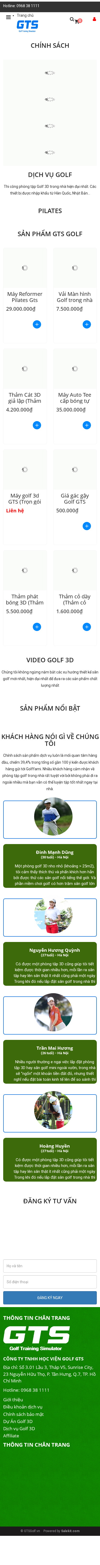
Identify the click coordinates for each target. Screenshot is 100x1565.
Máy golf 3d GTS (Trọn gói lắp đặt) (24, 501)
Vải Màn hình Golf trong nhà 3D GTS (75, 300)
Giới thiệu (13, 1400)
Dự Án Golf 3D (18, 1421)
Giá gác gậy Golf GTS (75, 498)
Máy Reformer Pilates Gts (24, 297)
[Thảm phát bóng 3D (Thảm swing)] (25, 570)
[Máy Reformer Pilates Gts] (25, 268)
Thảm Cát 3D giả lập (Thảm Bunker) (24, 400)
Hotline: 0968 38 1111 (21, 6)
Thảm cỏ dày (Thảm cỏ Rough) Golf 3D (74, 602)
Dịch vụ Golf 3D (19, 1428)
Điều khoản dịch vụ (22, 1407)
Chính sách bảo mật (23, 1414)
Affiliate (11, 1436)
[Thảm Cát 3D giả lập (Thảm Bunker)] (25, 369)
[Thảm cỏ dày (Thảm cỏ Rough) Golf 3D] (75, 570)
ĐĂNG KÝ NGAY (50, 1298)
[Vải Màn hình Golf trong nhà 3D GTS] (75, 268)
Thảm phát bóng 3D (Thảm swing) (25, 602)
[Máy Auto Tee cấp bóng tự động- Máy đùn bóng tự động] (75, 369)
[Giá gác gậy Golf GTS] (75, 470)
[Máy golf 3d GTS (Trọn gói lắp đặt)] (25, 470)
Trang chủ (25, 15)
